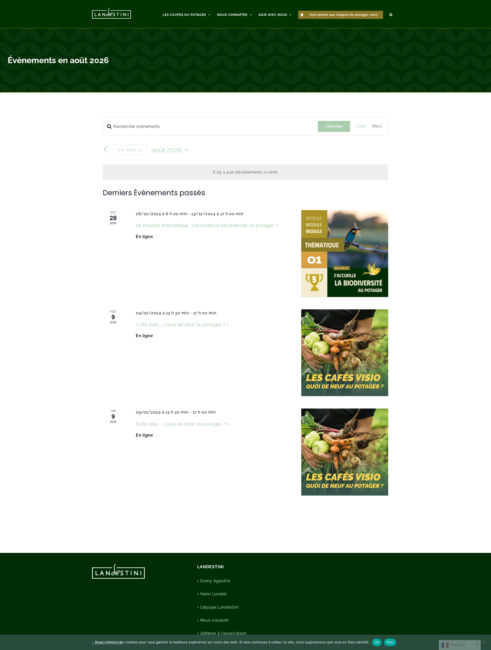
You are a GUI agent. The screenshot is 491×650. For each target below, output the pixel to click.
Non (390, 642)
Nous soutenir (214, 620)
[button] (391, 14)
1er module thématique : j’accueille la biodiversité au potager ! (206, 225)
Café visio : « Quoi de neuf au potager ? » (182, 324)
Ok (377, 642)
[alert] (245, 172)
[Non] (484, 642)
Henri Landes (213, 593)
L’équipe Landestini (219, 607)
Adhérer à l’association (223, 633)
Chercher (334, 126)
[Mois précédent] (106, 149)
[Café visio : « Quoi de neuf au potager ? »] (344, 352)
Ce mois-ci (130, 149)
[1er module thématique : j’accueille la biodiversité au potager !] (344, 253)
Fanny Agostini (215, 580)
